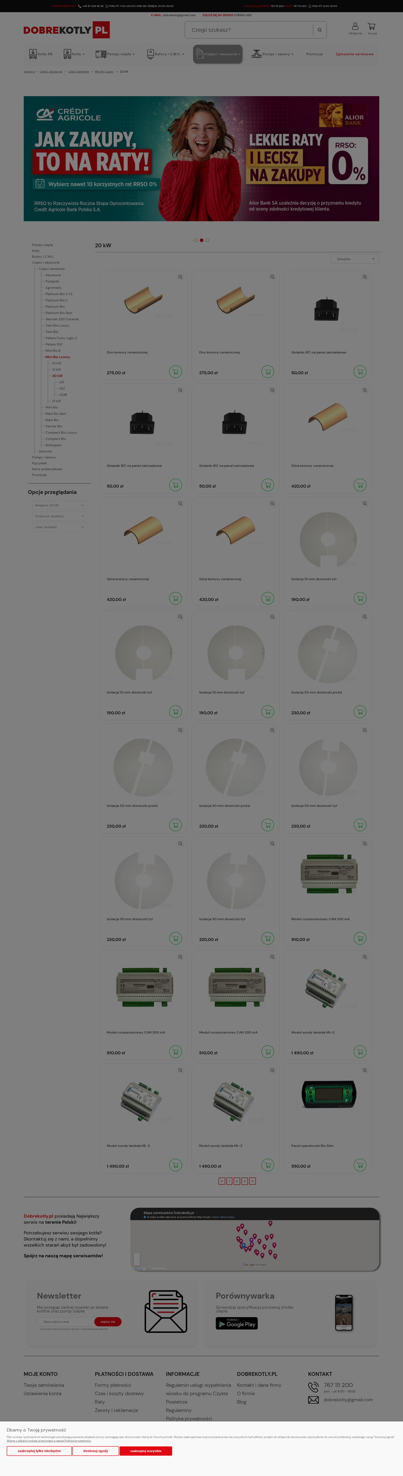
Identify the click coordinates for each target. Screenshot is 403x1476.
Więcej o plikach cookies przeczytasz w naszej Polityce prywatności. (49, 1441)
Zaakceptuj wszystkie (145, 1451)
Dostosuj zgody (95, 1451)
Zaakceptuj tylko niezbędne (39, 1451)
